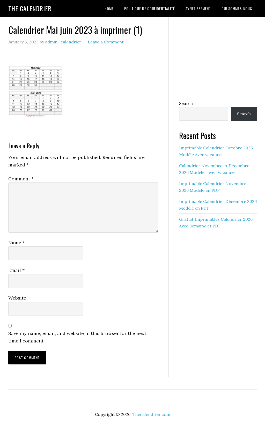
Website (17, 298)
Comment (21, 179)
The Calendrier (29, 8)
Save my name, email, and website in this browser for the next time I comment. (77, 337)
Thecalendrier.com (151, 414)
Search (186, 103)
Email (16, 270)
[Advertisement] (218, 57)
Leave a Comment (106, 41)
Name (16, 243)
